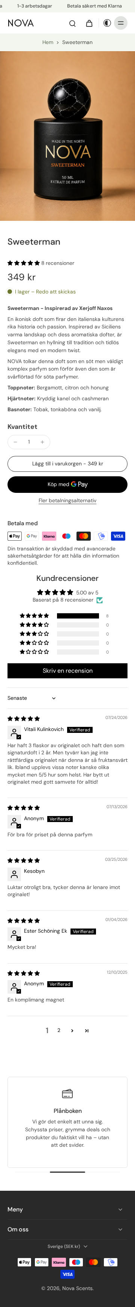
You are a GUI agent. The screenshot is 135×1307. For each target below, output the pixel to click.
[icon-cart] (89, 22)
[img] (24, 718)
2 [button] (58, 1030)
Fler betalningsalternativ (67, 501)
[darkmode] (105, 22)
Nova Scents (77, 1288)
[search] (72, 22)
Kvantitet (23, 426)
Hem (47, 42)
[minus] (15, 442)
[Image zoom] (67, 136)
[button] (24, 263)
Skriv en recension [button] (68, 671)
